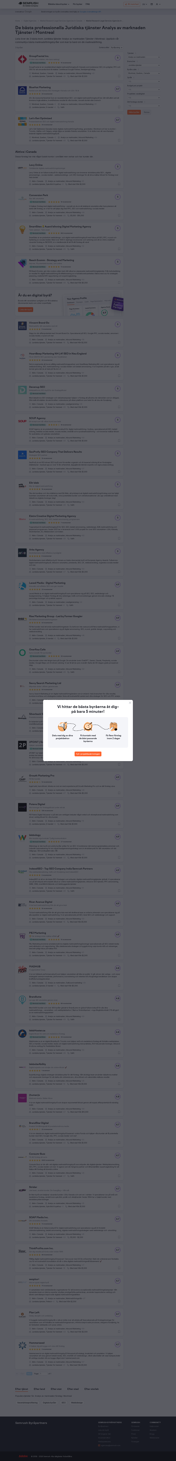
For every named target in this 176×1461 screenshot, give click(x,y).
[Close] (130, 703)
